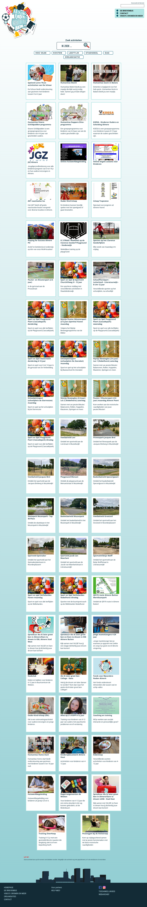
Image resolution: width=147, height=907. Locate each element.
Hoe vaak (41, 53)
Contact (124, 13)
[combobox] (132, 5)
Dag (107, 53)
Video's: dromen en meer (131, 16)
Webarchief (104, 894)
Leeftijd (74, 53)
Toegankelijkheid (107, 891)
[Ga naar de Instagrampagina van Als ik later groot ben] (104, 887)
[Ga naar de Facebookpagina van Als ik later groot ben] (100, 887)
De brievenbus (126, 11)
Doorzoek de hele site (137, 3)
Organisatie (72, 57)
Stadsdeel (92, 53)
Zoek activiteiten (73, 40)
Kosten (57, 53)
